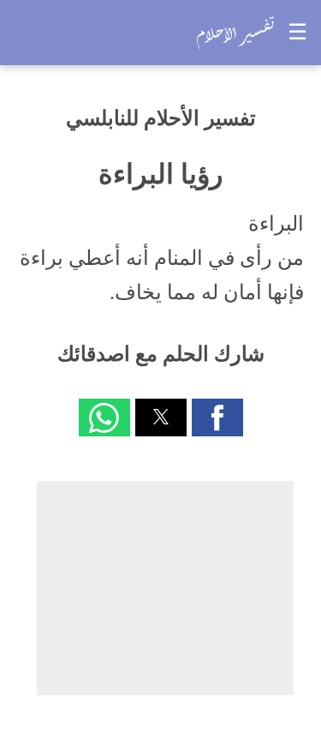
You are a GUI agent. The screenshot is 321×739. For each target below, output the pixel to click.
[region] (165, 588)
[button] (217, 417)
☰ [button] (297, 32)
